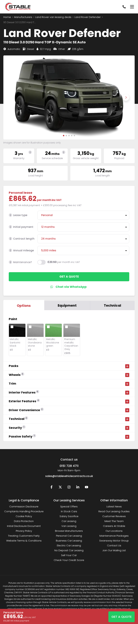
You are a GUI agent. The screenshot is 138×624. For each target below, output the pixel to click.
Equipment (67, 305)
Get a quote (69, 277)
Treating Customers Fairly (24, 535)
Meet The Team (114, 521)
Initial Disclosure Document (24, 526)
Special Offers (69, 506)
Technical (112, 305)
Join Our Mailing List (114, 550)
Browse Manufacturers (69, 531)
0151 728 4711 (69, 466)
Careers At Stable (114, 526)
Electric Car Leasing (69, 545)
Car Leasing (69, 521)
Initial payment (23, 227)
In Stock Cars (69, 511)
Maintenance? (22, 262)
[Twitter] (60, 488)
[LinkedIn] (77, 488)
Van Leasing (68, 526)
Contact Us (114, 545)
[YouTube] (86, 488)
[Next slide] (126, 97)
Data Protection (24, 521)
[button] (63, 135)
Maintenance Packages (114, 535)
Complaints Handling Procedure (24, 511)
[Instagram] (69, 488)
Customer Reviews (114, 516)
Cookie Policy (24, 516)
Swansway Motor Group (114, 540)
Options (24, 305)
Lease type (20, 215)
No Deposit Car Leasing (68, 550)
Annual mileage (23, 250)
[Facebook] (51, 488)
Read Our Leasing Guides (114, 511)
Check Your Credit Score (69, 560)
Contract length (23, 238)
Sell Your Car (69, 555)
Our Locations (114, 531)
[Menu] (132, 6)
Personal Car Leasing (69, 535)
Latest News (114, 506)
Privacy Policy (24, 531)
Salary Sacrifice (69, 516)
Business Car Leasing (69, 540)
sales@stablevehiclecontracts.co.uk (69, 476)
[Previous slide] (12, 97)
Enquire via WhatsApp (69, 286)
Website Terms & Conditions (24, 540)
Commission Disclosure (23, 506)
